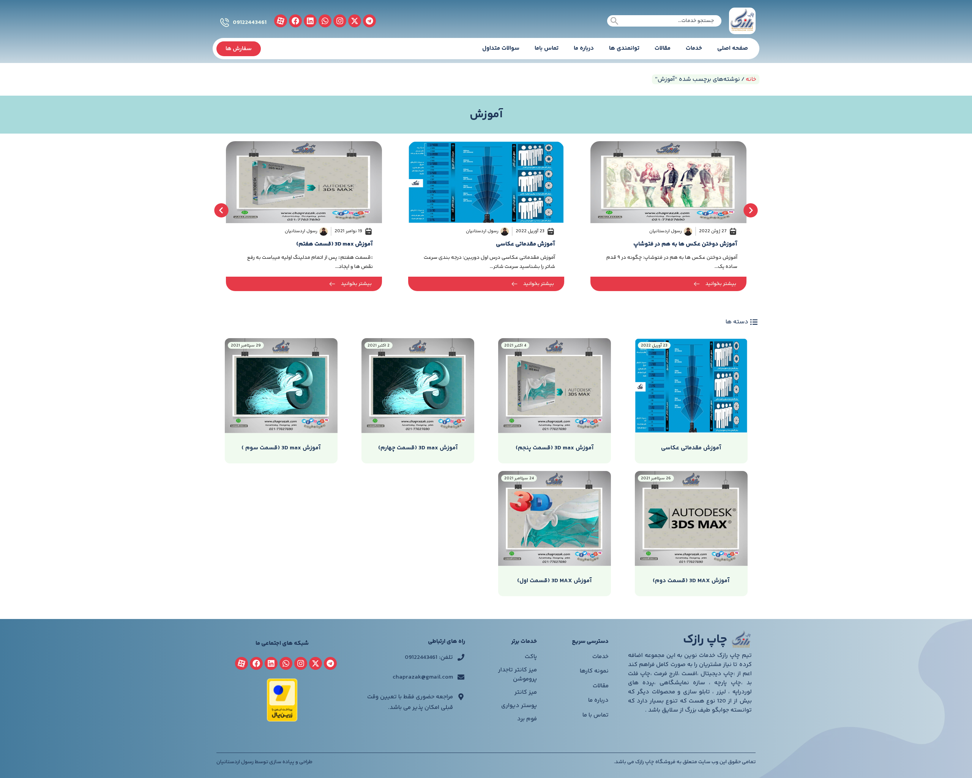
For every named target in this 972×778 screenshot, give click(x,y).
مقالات (663, 48)
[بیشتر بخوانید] (697, 284)
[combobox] (664, 21)
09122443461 (250, 22)
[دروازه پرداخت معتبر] (282, 720)
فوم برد (527, 719)
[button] (221, 210)
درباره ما (584, 48)
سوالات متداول (500, 48)
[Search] (615, 21)
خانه (751, 79)
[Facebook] (295, 20)
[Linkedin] (310, 20)
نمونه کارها (594, 671)
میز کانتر (525, 692)
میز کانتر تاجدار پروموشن (517, 674)
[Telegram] (369, 20)
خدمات (694, 48)
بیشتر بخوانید (720, 284)
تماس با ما (595, 715)
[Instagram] (339, 20)
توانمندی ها (624, 48)
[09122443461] (224, 22)
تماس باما (547, 48)
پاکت (531, 656)
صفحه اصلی (732, 48)
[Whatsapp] (325, 20)
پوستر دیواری (519, 705)
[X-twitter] (354, 20)
